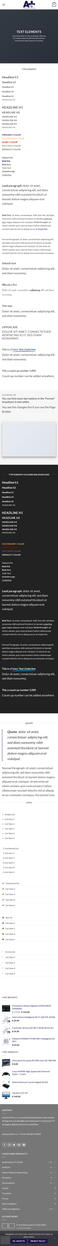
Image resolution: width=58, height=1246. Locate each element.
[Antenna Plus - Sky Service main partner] (29, 4)
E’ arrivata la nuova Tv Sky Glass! (32, 1224)
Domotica (6, 1177)
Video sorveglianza (11, 1209)
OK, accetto (19, 1241)
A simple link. (42, 229)
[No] (54, 1239)
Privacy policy (38, 1241)
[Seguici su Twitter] (14, 1145)
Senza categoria (9, 1203)
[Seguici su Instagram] (9, 1145)
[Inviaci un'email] (19, 1145)
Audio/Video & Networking (14, 1172)
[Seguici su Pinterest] (24, 1145)
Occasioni (6, 1193)
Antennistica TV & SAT (12, 1162)
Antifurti (6, 1167)
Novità (5, 1188)
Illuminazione (8, 1183)
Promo (5, 1198)
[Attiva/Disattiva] (54, 1162)
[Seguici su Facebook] (4, 1145)
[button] (3, 4)
